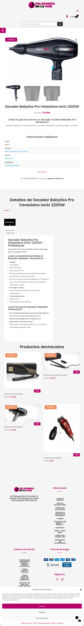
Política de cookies (26, 623)
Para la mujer (23, 151)
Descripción (9, 223)
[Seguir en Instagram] (62, 579)
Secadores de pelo (12, 165)
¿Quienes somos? (60, 499)
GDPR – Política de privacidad (42, 623)
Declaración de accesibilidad (60, 541)
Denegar (42, 612)
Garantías (60, 528)
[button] (3, 30)
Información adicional (9, 231)
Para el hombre (11, 151)
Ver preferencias (42, 618)
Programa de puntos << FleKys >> (60, 523)
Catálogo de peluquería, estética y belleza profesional (24, 563)
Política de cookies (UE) (60, 536)
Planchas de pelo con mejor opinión (24, 584)
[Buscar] (60, 24)
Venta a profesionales (60, 504)
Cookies (60, 519)
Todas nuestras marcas (24, 570)
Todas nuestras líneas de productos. (24, 578)
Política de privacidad (60, 508)
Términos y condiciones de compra (60, 514)
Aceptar (42, 606)
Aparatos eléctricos (55, 178)
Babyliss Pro (9, 158)
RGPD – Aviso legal (57, 623)
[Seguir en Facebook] (57, 579)
